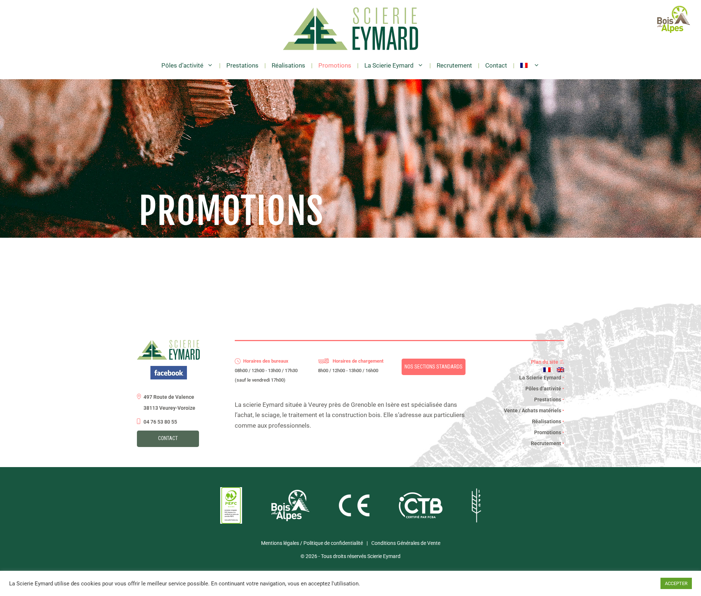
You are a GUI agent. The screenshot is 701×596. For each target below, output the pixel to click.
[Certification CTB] (421, 516)
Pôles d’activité (182, 65)
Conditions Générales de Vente (405, 543)
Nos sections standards (434, 367)
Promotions (334, 65)
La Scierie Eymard (389, 65)
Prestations (242, 65)
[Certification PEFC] (231, 522)
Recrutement (454, 65)
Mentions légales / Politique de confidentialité (312, 543)
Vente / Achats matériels (534, 410)
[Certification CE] (354, 514)
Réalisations (288, 65)
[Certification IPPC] (476, 521)
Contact (496, 65)
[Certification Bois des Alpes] (290, 519)
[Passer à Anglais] (560, 369)
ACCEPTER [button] (676, 583)
